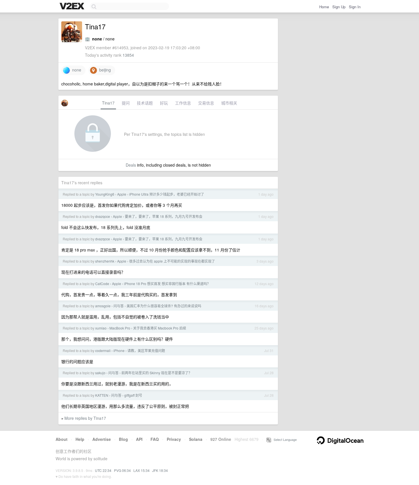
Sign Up (338, 6)
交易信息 (206, 103)
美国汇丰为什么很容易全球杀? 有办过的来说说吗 (164, 305)
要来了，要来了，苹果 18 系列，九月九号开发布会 (163, 216)
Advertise (101, 439)
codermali (103, 350)
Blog (123, 439)
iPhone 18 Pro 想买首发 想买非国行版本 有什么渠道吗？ (167, 283)
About (62, 439)
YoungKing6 (104, 194)
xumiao (101, 328)
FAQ (154, 439)
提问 (126, 103)
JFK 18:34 (160, 470)
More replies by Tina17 (85, 418)
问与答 (118, 305)
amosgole (103, 305)
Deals (131, 165)
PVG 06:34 (122, 470)
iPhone (119, 350)
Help (80, 439)
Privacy (174, 439)
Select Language (284, 439)
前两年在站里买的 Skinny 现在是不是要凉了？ (156, 372)
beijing (104, 70)
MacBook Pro (119, 328)
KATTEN (101, 395)
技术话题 (145, 103)
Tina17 (108, 103)
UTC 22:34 (103, 470)
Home (324, 6)
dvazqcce (102, 216)
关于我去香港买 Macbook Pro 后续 (159, 328)
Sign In (355, 6)
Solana (195, 439)
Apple (121, 194)
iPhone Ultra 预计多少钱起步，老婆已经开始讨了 (166, 194)
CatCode (102, 283)
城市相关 (229, 103)
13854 (128, 55)
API (139, 439)
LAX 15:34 (141, 470)
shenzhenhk (104, 261)
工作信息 (183, 103)
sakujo (100, 372)
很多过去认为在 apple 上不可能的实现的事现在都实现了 (172, 261)
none (75, 70)
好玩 (164, 103)
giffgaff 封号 (133, 395)
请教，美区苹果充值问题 (146, 350)
